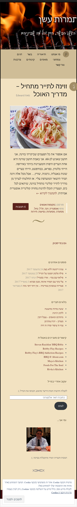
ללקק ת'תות (58, 313)
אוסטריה (54, 208)
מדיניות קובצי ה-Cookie (61, 492)
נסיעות (41, 211)
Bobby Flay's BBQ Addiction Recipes (44, 352)
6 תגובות (21, 206)
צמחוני (56, 59)
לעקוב (61, 406)
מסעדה (60, 211)
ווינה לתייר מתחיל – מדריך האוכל (41, 90)
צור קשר (60, 64)
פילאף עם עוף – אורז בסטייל (50, 277)
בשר (29, 54)
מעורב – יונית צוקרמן (53, 321)
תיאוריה (41, 54)
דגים (19, 54)
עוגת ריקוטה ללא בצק (53, 269)
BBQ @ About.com (53, 357)
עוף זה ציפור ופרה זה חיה (52, 325)
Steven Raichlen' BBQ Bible (49, 344)
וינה (46, 208)
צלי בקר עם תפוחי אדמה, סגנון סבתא (46, 281)
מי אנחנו (55, 54)
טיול (36, 208)
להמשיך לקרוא (46, 193)
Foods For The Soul (53, 365)
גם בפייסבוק (59, 243)
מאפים (44, 59)
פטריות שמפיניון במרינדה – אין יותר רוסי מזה (43, 285)
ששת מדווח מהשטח (54, 308)
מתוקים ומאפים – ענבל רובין (50, 317)
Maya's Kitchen (55, 361)
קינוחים (30, 59)
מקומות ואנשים (47, 204)
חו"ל (41, 208)
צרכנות (17, 59)
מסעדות (51, 211)
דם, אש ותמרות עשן (38, 25)
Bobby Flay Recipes (53, 348)
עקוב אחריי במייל (57, 381)
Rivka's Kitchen (55, 369)
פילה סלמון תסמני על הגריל (51, 273)
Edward (20, 95)
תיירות (34, 211)
